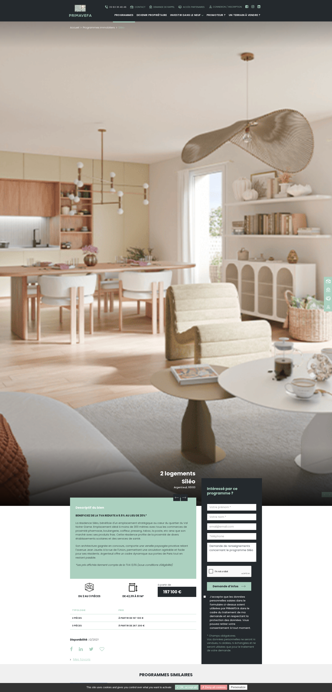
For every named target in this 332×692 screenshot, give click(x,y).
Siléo (188, 481)
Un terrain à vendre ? (244, 15)
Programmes (123, 15)
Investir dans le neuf (185, 15)
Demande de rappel (163, 7)
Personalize (238, 687)
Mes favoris (81, 659)
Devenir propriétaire (152, 15)
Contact (140, 7)
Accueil (74, 27)
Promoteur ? (216, 15)
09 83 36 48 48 (117, 7)
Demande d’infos (225, 586)
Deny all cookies (214, 687)
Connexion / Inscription (227, 6)
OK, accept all (188, 687)
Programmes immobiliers (99, 27)
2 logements (177, 473)
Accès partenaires (194, 7)
